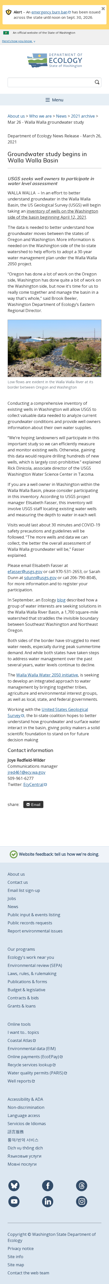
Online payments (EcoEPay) (33, 1056)
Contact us (18, 882)
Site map (16, 1265)
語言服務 (16, 1131)
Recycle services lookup (30, 1065)
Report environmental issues (35, 931)
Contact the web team (28, 1273)
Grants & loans (22, 1006)
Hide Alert (91, 9)
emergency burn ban (49, 11)
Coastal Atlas (20, 1040)
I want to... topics (23, 1032)
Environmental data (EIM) (32, 1048)
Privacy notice (21, 1248)
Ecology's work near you (31, 957)
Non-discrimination (26, 1107)
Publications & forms (27, 981)
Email (35, 804)
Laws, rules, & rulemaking (32, 973)
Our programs (21, 949)
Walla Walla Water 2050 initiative (47, 675)
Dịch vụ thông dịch (25, 1148)
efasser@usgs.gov (25, 571)
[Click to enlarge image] (54, 348)
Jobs (12, 898)
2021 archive (83, 116)
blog (61, 600)
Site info (15, 1256)
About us (16, 116)
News (61, 116)
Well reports (19, 1081)
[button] (54, 99)
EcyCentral (33, 784)
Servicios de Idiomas (27, 1123)
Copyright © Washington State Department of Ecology (52, 1237)
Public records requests (30, 923)
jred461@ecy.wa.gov (26, 772)
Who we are (40, 116)
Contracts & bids (23, 998)
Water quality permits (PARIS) (35, 1073)
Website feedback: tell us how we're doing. (58, 854)
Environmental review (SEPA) (35, 965)
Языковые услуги (24, 1156)
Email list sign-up (24, 890)
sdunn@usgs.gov (40, 577)
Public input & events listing (34, 915)
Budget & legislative (26, 990)
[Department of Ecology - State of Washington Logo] (54, 60)
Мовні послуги (22, 1164)
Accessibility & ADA (25, 1099)
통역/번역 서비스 (23, 1140)
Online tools (19, 1024)
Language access (24, 1115)
